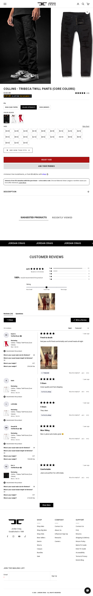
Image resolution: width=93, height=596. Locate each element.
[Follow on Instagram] (13, 536)
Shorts (39, 545)
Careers (57, 541)
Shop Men (40, 526)
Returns (78, 534)
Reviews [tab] (8, 314)
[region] (46, 46)
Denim (39, 541)
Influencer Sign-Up (61, 534)
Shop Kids (40, 534)
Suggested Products (34, 217)
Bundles (40, 552)
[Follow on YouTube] (19, 536)
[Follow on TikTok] (25, 536)
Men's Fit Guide (81, 545)
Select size (46, 160)
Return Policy (80, 541)
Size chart (85, 126)
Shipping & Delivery (82, 538)
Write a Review (82, 320)
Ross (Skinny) (44, 107)
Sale (38, 556)
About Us (58, 530)
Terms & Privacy (81, 556)
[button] (82, 93)
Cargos (39, 549)
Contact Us (59, 526)
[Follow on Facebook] (7, 536)
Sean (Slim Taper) (11, 107)
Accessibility (80, 552)
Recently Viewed (62, 217)
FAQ (77, 530)
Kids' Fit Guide (81, 549)
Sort (70, 328)
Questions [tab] (19, 314)
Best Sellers (41, 538)
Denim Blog (80, 560)
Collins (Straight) (28, 107)
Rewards (58, 538)
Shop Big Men (42, 530)
